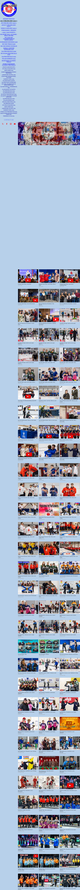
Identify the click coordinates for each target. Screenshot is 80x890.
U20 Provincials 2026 (8, 51)
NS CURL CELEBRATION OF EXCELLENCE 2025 (9, 84)
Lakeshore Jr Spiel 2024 (9, 108)
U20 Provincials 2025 (9, 91)
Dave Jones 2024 (8, 106)
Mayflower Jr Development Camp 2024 (8, 114)
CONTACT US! (9, 120)
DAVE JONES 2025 (8, 70)
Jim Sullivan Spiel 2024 (8, 102)
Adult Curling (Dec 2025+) (9, 25)
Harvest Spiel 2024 (8, 110)
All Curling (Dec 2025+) (8, 21)
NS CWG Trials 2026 (8, 44)
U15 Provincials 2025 (9, 92)
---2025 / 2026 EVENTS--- (9, 32)
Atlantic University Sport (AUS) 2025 (9, 96)
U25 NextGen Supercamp (9, 82)
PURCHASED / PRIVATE (8, 30)
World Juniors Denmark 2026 (8, 48)
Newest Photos (8, 19)
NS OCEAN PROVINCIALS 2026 (9, 54)
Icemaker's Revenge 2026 (9, 42)
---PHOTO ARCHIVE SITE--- (9, 67)
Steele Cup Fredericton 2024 (8, 111)
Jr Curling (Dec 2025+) (8, 23)
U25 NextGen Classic (9, 80)
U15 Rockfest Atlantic (8, 89)
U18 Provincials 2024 (9, 98)
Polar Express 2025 (9, 59)
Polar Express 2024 (8, 100)
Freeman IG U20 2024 (8, 116)
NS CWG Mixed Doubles (9, 46)
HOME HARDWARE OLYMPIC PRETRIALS (8, 72)
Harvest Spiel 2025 (8, 79)
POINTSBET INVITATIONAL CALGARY (9, 77)
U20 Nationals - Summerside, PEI (8, 87)
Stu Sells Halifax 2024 (8, 105)
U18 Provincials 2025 (9, 56)
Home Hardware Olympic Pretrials (9, 64)
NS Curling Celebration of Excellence (8, 39)
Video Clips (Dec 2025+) (9, 28)
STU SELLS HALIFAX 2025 (8, 68)
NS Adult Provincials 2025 (8, 94)
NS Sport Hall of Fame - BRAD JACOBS (8, 35)
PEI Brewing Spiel (9, 103)
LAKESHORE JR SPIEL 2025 (9, 74)
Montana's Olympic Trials (9, 61)
